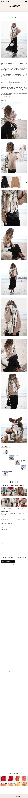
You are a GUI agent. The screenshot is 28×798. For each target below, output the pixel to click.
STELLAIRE (11, 450)
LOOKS (15, 14)
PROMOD (7, 497)
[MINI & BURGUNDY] (20, 491)
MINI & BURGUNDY (20, 497)
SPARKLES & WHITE (19, 455)
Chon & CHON (14, 6)
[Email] (8, 1)
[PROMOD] (7, 491)
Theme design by (14, 796)
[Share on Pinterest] (9, 511)
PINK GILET (21, 508)
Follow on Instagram (14, 672)
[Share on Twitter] (8, 511)
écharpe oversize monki (7, 513)
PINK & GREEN (7, 508)
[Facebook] (6, 1)
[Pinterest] (3, 1)
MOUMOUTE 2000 (23, 461)
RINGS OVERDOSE (22, 518)
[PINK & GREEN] (7, 502)
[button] (26, 1)
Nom (2, 543)
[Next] (26, 182)
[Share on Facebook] (6, 511)
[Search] (10, 1)
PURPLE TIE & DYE (6, 471)
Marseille (4, 516)
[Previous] (2, 182)
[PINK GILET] (20, 502)
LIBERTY (10, 471)
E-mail (2, 548)
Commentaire (4, 529)
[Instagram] (1, 1)
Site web (3, 552)
